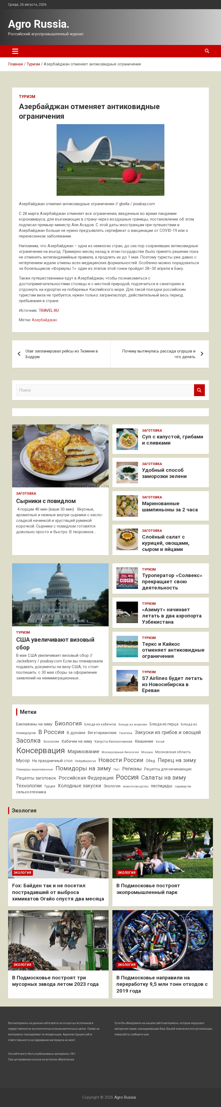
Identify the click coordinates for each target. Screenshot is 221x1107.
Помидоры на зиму (83, 768)
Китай (160, 741)
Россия (127, 777)
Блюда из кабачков (100, 724)
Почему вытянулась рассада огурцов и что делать (158, 354)
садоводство (183, 786)
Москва (147, 752)
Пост (116, 769)
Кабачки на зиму (76, 741)
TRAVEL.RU (49, 310)
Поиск (199, 390)
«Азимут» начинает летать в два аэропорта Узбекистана (172, 615)
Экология (111, 786)
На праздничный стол (52, 761)
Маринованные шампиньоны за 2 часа (170, 506)
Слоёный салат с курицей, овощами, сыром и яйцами (165, 543)
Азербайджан (44, 320)
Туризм (27, 97)
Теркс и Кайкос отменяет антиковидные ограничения (173, 650)
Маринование (83, 752)
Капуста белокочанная (113, 741)
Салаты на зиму (163, 777)
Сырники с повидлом (46, 501)
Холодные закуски (79, 785)
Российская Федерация (85, 778)
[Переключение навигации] (15, 51)
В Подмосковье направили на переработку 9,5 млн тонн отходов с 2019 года (162, 984)
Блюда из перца (164, 724)
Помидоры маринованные (34, 769)
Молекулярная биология (120, 752)
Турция (49, 786)
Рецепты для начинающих (168, 769)
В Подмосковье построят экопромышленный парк (148, 888)
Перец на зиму (177, 760)
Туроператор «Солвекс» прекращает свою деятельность (172, 581)
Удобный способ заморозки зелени (164, 473)
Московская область (173, 752)
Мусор (23, 760)
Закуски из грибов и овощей (168, 732)
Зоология (51, 741)
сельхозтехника (31, 792)
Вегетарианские (102, 733)
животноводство (136, 786)
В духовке (76, 733)
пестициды (161, 785)
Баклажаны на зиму (34, 724)
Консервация (40, 750)
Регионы (132, 768)
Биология (68, 723)
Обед (150, 761)
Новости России (120, 760)
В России (51, 731)
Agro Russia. (39, 24)
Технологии (29, 785)
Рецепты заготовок (36, 778)
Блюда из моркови (133, 724)
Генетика (125, 733)
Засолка (28, 740)
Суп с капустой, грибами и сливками (172, 440)
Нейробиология (85, 761)
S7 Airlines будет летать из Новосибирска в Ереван (172, 684)
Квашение (144, 741)
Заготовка (26, 493)
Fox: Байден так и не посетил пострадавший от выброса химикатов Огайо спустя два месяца (58, 892)
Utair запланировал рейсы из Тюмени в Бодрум (62, 354)
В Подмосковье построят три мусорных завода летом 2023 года (55, 981)
